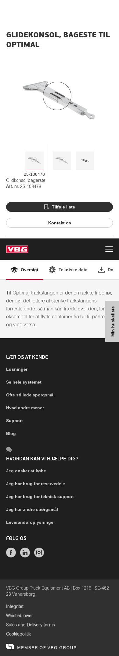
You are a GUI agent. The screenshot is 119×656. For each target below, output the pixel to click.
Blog (11, 433)
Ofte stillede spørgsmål (30, 394)
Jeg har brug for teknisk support (40, 496)
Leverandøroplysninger (30, 522)
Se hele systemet (23, 382)
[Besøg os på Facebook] (11, 555)
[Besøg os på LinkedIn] (25, 555)
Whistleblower (19, 616)
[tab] (34, 161)
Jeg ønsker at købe (26, 470)
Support (14, 420)
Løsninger (16, 369)
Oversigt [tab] (29, 269)
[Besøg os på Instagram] (39, 555)
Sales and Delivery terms (30, 625)
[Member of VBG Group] (41, 647)
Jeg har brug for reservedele (35, 483)
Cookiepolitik (18, 634)
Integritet (14, 607)
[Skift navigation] (109, 250)
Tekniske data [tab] (73, 269)
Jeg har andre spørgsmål (32, 509)
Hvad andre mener (25, 407)
